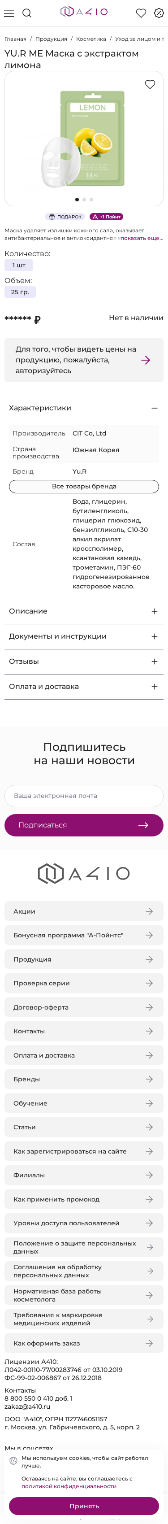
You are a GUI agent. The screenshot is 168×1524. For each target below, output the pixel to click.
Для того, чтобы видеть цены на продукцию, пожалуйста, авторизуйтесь (76, 360)
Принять (84, 1506)
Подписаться (42, 825)
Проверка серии (41, 983)
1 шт (19, 265)
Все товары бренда (84, 486)
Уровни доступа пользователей (66, 1223)
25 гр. (20, 292)
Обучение (30, 1103)
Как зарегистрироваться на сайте (70, 1151)
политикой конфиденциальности (69, 1486)
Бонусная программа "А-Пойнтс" (68, 935)
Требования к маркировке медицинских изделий (58, 1319)
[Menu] (9, 13)
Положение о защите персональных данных (74, 1247)
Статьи (24, 1127)
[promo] (159, 13)
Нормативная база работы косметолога (57, 1295)
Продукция (51, 38)
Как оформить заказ (46, 1343)
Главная (15, 38)
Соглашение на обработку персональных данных (57, 1271)
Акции (24, 911)
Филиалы (29, 1175)
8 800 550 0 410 (28, 1398)
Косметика (91, 38)
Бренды (26, 1079)
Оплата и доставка (44, 1055)
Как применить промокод (56, 1199)
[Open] (153, 128)
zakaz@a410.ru (27, 1406)
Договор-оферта (41, 1007)
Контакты (29, 1031)
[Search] (27, 13)
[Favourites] (141, 13)
